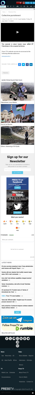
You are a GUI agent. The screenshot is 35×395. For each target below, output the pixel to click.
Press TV (21, 369)
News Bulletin (23, 355)
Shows (21, 365)
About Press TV (23, 372)
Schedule (12, 372)
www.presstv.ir (6, 56)
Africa (15, 360)
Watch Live (5, 372)
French (27, 3)
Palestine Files (12, 12)
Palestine (5, 72)
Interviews (22, 360)
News (4, 12)
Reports (31, 355)
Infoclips (29, 360)
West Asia (8, 355)
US (13, 355)
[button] (17, 32)
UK (2, 360)
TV (1, 369)
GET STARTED (17, 172)
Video (20, 352)
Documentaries (6, 377)
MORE (17, 312)
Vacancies (22, 381)
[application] (17, 32)
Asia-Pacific (8, 360)
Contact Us (30, 381)
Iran (3, 355)
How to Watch (23, 377)
